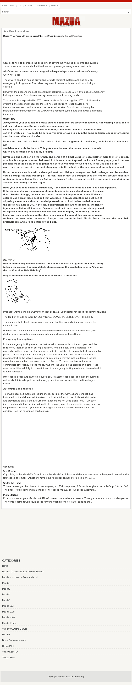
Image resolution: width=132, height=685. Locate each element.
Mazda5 (6, 594)
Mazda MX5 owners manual (27, 36)
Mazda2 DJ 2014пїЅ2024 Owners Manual (22, 571)
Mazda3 (6, 588)
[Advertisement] (66, 49)
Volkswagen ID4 (10, 651)
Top (19, 5)
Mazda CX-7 (8, 605)
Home (4, 5)
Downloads (41, 5)
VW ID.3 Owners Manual (14, 628)
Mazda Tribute (9, 623)
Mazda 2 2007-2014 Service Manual (20, 577)
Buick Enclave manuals (14, 640)
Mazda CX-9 (8, 611)
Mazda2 (6, 582)
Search (54, 5)
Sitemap (28, 5)
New (12, 5)
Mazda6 (6, 600)
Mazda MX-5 (8, 36)
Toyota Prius (8, 657)
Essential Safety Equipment (51, 36)
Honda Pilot (8, 646)
